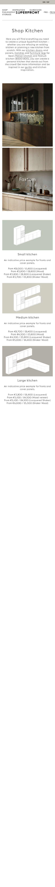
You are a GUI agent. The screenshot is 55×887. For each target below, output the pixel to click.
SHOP (5, 10)
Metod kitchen (23, 56)
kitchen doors (34, 50)
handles (19, 53)
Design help (38, 11)
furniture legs (38, 53)
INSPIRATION (18, 10)
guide (28, 67)
